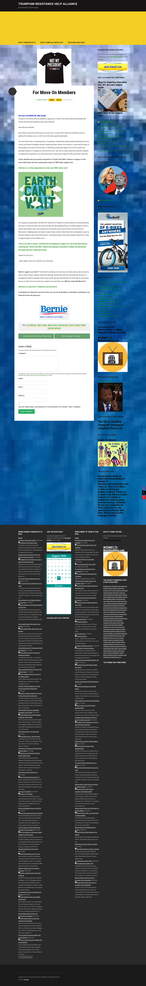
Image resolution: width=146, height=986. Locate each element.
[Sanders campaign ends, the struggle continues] (30, 874)
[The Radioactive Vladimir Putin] (84, 863)
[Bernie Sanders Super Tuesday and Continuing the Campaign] (30, 919)
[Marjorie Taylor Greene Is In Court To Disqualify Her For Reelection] (87, 884)
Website (21, 396)
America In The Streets (24, 791)
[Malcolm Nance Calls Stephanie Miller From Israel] (87, 666)
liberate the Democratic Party (117, 635)
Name (21, 379)
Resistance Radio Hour (76, 42)
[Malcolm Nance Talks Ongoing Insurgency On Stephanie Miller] (87, 790)
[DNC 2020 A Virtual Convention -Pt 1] (29, 777)
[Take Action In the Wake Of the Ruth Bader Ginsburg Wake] (30, 754)
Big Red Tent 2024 (103, 313)
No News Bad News (104, 311)
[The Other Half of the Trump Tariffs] (85, 564)
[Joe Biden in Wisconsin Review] (27, 543)
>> (31, 957)
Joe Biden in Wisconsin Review (107, 316)
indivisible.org (110, 633)
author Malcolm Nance (121, 597)
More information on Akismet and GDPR (41, 375)
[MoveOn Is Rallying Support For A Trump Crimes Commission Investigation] (30, 694)
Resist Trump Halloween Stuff (51, 42)
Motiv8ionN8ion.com (107, 122)
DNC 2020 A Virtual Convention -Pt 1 (28, 772)
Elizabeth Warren (122, 618)
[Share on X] (144, 493)
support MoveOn (54, 328)
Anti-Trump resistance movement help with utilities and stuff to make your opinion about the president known (115, 593)
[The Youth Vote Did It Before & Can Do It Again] (30, 584)
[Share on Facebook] (144, 488)
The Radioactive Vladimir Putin (83, 861)
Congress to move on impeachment (113, 616)
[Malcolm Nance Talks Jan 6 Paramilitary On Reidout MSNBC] (87, 814)
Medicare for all (107, 638)
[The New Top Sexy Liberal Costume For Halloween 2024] (87, 587)
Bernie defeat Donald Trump (111, 599)
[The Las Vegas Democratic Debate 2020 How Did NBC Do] (30, 941)
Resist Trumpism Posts (27, 42)
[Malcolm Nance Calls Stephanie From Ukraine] (87, 833)
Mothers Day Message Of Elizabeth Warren (87, 681)
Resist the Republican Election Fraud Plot (29, 808)
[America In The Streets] (25, 794)
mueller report (107, 642)
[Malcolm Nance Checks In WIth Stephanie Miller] (87, 747)
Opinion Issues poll (115, 646)
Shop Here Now (102, 211)
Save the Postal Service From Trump (28, 849)
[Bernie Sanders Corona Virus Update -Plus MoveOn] (30, 898)
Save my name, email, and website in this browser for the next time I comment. (49, 407)
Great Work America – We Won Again (28, 731)
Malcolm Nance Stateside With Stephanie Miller (112, 146)
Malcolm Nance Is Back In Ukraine (108, 151)
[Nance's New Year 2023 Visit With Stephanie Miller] (87, 707)
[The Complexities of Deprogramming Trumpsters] (87, 575)
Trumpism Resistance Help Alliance (47, 4)
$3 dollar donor (107, 586)
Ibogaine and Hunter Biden (106, 287)
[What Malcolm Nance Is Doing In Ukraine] (87, 849)
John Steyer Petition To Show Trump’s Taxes (37, 336)
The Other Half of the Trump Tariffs (109, 289)
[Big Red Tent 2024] (81, 636)
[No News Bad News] (81, 622)
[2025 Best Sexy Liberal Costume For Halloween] (87, 546)
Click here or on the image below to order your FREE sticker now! (42, 168)
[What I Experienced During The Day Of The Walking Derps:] (30, 675)
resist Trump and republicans (111, 653)
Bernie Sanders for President (117, 605)
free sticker (42, 325)
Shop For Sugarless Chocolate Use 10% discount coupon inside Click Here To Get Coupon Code (112, 99)
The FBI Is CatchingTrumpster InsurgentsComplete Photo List (111, 425)
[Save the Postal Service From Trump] (29, 854)
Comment (22, 353)
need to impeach (115, 642)
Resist (59, 100)
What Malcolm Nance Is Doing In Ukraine (86, 844)
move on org (53, 325)
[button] (12, 92)
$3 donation (31, 325)
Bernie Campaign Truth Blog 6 (71, 336)
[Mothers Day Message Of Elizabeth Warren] (87, 687)
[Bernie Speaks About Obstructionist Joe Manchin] (30, 630)
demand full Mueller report (110, 618)
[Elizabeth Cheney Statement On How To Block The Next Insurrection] (30, 560)
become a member (117, 57)
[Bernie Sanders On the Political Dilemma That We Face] (30, 606)
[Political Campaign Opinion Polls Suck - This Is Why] (87, 603)
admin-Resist (42, 100)
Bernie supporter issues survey (114, 610)
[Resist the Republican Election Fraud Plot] (30, 813)
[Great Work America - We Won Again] (29, 736)
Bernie (52, 100)
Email (21, 387)
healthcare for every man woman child (113, 627)
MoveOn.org (63, 325)
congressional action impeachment (117, 614)
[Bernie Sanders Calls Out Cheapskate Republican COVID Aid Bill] (30, 716)
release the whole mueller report (116, 651)
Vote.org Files (105, 200)
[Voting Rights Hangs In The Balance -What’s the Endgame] (30, 654)
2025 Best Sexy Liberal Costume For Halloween (112, 282)
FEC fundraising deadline (116, 625)
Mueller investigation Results (116, 640)
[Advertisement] (73, 25)
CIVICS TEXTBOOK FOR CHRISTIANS (109, 126)
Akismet (22, 375)
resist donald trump (77, 325)
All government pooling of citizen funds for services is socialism (115, 588)
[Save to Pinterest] (144, 497)
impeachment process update (111, 629)
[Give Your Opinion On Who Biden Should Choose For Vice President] (30, 833)
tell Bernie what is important (116, 655)
